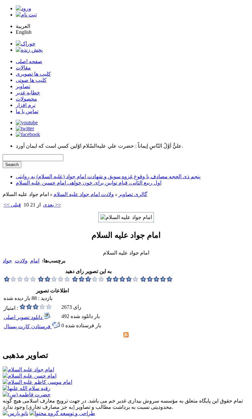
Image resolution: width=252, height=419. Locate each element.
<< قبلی (12, 205)
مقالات (23, 67)
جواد (7, 260)
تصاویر (23, 86)
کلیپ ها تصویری (33, 74)
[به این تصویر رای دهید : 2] (54, 280)
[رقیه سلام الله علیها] (27, 388)
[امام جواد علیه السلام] (28, 369)
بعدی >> (52, 205)
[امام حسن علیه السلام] (29, 376)
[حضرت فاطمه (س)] (27, 394)
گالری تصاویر (132, 194)
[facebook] (28, 134)
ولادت (21, 260)
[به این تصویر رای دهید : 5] (156, 280)
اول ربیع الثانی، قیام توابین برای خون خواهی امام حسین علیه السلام (88, 182)
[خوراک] (25, 43)
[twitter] (25, 128)
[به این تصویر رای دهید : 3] (88, 280)
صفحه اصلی (29, 61)
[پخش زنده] (29, 50)
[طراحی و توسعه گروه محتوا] (62, 413)
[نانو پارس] (15, 413)
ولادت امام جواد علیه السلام (83, 194)
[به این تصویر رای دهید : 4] (122, 280)
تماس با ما (27, 111)
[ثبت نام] (26, 14)
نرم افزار (25, 105)
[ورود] (23, 8)
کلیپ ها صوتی (31, 80)
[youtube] (27, 122)
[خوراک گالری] (126, 335)
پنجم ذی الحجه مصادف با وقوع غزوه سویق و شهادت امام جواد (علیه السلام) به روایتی (108, 176)
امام (34, 260)
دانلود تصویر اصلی (24, 317)
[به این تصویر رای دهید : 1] (20, 280)
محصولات (26, 99)
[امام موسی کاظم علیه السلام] (37, 382)
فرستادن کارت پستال (28, 326)
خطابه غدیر (28, 92)
